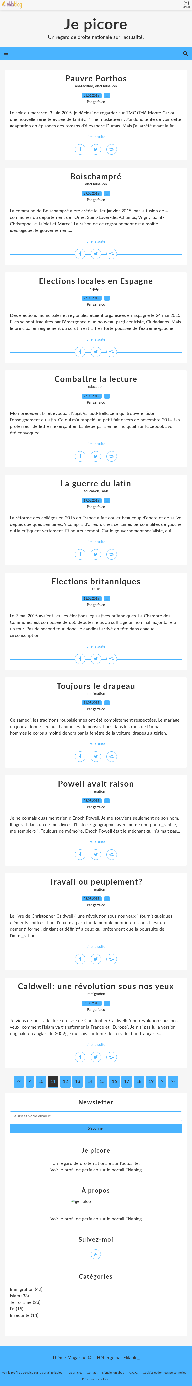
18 (139, 1081)
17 (126, 1081)
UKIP (96, 589)
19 (151, 1081)
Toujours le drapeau (96, 686)
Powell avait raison (96, 784)
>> (173, 1081)
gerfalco (90, 1170)
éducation (96, 387)
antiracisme (84, 86)
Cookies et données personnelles (164, 1372)
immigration (96, 693)
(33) (19, 1296)
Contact (92, 1372)
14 (90, 1081)
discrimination (106, 86)
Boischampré (96, 177)
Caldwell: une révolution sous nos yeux (96, 987)
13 (77, 1081)
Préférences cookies (95, 1379)
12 (65, 1081)
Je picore (96, 24)
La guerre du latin (96, 484)
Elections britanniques (96, 582)
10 (41, 1081)
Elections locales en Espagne (96, 281)
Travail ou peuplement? (96, 882)
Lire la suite (96, 137)
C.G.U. (134, 1372)
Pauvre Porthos (96, 79)
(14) (24, 1315)
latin (105, 491)
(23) (25, 1302)
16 (114, 1081)
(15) (17, 1309)
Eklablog (132, 1358)
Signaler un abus (113, 1372)
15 (102, 1081)
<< (19, 1081)
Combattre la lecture (96, 379)
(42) (26, 1289)
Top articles (74, 1372)
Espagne (96, 289)
